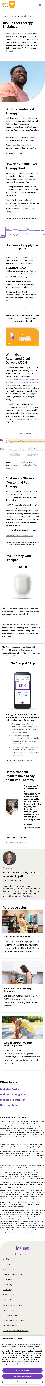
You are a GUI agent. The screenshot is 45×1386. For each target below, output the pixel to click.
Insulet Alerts (7, 1279)
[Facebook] (15, 1254)
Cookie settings (22, 1382)
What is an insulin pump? (17, 936)
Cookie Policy (7, 1290)
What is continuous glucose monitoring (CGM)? (18, 1044)
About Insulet (7, 1259)
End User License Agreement (13, 1305)
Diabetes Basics (9, 1089)
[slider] (22, 344)
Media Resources (9, 1269)
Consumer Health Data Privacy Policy (16, 1331)
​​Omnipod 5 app (25, 206)
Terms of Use (7, 1300)
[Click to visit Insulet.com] (22, 1248)
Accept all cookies (22, 1370)
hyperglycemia (4, 1225)
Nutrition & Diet (10, 1105)
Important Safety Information (13, 1274)
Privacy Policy (7, 1285)
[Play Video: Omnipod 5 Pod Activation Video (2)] (22, 334)
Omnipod (34, 137)
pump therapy (11, 121)
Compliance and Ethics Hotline (13, 1315)
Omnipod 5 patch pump (18, 145)
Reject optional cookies (22, 1376)
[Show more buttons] (37, 344)
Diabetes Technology (13, 1099)
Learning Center (10, 16)
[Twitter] (25, 1254)
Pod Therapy (26, 16)
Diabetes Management (14, 1094)
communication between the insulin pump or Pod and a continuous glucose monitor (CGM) (22, 382)
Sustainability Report (10, 1326)
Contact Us (6, 1264)
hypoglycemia (17, 419)
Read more (28, 896)
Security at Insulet (9, 1310)
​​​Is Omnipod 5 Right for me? (16, 842)
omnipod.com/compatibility (14, 224)
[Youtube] (29, 1254)
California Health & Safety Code (14, 1320)
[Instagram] (20, 1254)
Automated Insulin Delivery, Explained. (18, 989)
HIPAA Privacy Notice (10, 1295)
